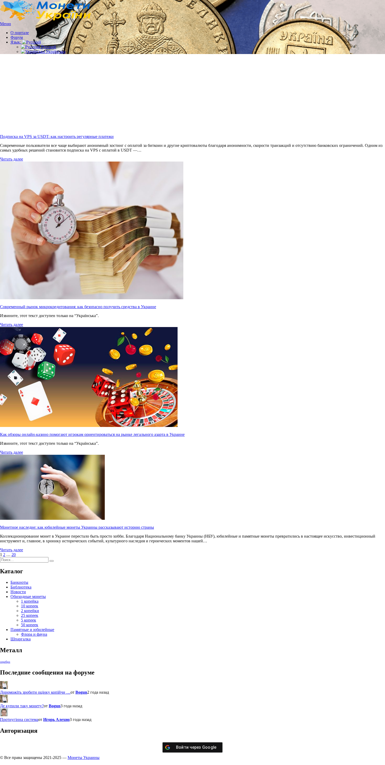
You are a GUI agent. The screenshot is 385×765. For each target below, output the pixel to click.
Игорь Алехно (56, 719)
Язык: (16, 42)
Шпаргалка (20, 639)
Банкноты (19, 582)
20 (14, 554)
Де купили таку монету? (22, 706)
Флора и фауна (34, 634)
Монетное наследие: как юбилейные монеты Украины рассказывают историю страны (77, 527)
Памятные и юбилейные (32, 629)
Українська (55, 51)
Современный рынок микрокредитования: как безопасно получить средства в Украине (78, 306)
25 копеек (29, 615)
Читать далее (11, 159)
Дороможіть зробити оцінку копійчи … (35, 692)
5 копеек (28, 620)
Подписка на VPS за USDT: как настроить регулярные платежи (57, 136)
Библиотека (20, 587)
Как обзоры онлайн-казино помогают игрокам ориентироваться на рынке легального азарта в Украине (92, 434)
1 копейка (29, 601)
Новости (18, 592)
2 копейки (30, 610)
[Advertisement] (192, 95)
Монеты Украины (84, 757)
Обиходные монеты (28, 596)
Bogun (81, 692)
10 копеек (29, 606)
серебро (5, 661)
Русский (48, 47)
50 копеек (29, 625)
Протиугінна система (19, 719)
